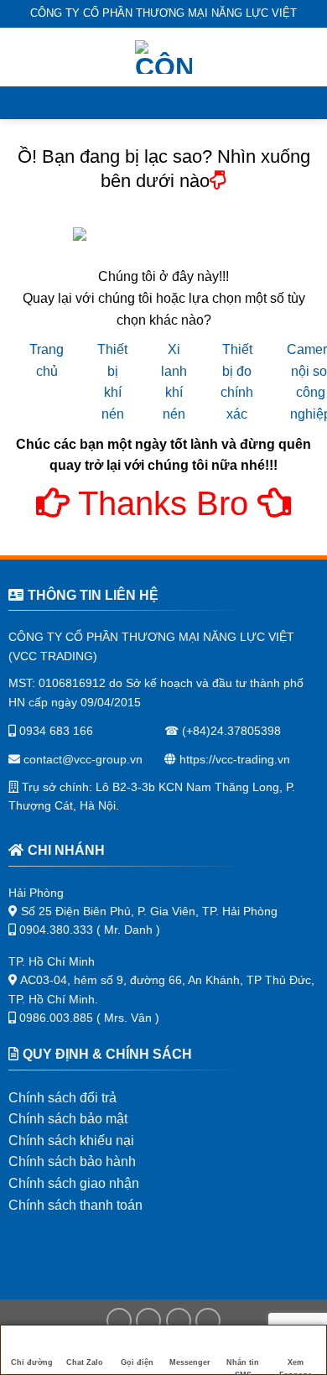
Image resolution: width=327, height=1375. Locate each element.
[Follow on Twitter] (178, 1320)
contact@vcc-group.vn (81, 759)
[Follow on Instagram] (148, 1320)
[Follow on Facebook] (119, 1320)
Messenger (189, 1362)
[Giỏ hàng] (306, 57)
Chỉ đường (32, 1362)
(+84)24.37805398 (231, 730)
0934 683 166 (54, 730)
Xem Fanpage (295, 1366)
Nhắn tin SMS (242, 1366)
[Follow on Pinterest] (208, 1320)
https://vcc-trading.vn (233, 759)
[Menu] (23, 56)
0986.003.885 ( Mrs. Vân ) (89, 1017)
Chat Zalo (84, 1362)
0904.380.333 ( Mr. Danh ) (89, 929)
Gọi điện (137, 1362)
